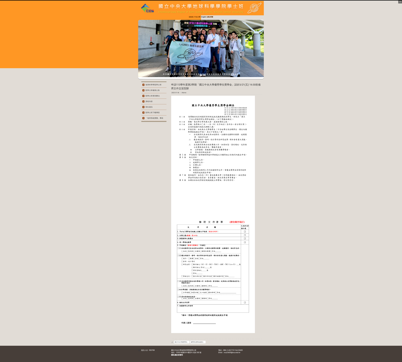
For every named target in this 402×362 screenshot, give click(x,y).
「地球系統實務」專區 (154, 118)
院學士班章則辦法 (153, 96)
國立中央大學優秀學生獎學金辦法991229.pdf (182, 342)
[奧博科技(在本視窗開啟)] (139, 350)
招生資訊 (149, 107)
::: (137, 16)
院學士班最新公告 (153, 90)
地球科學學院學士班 (154, 85)
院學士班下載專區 (153, 113)
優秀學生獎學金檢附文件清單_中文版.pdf (198, 342)
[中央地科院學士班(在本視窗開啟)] (201, 8)
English (203, 17)
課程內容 (149, 101)
